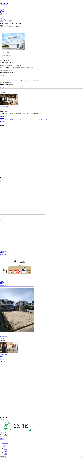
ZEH (1, 19)
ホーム (1, 10)
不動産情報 (5, 453)
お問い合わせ (2, 18)
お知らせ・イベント (3, 17)
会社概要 (3, 19)
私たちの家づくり (3, 11)
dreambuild (1, 0)
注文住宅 (1, 13)
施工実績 (5, 451)
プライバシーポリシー (3, 457)
